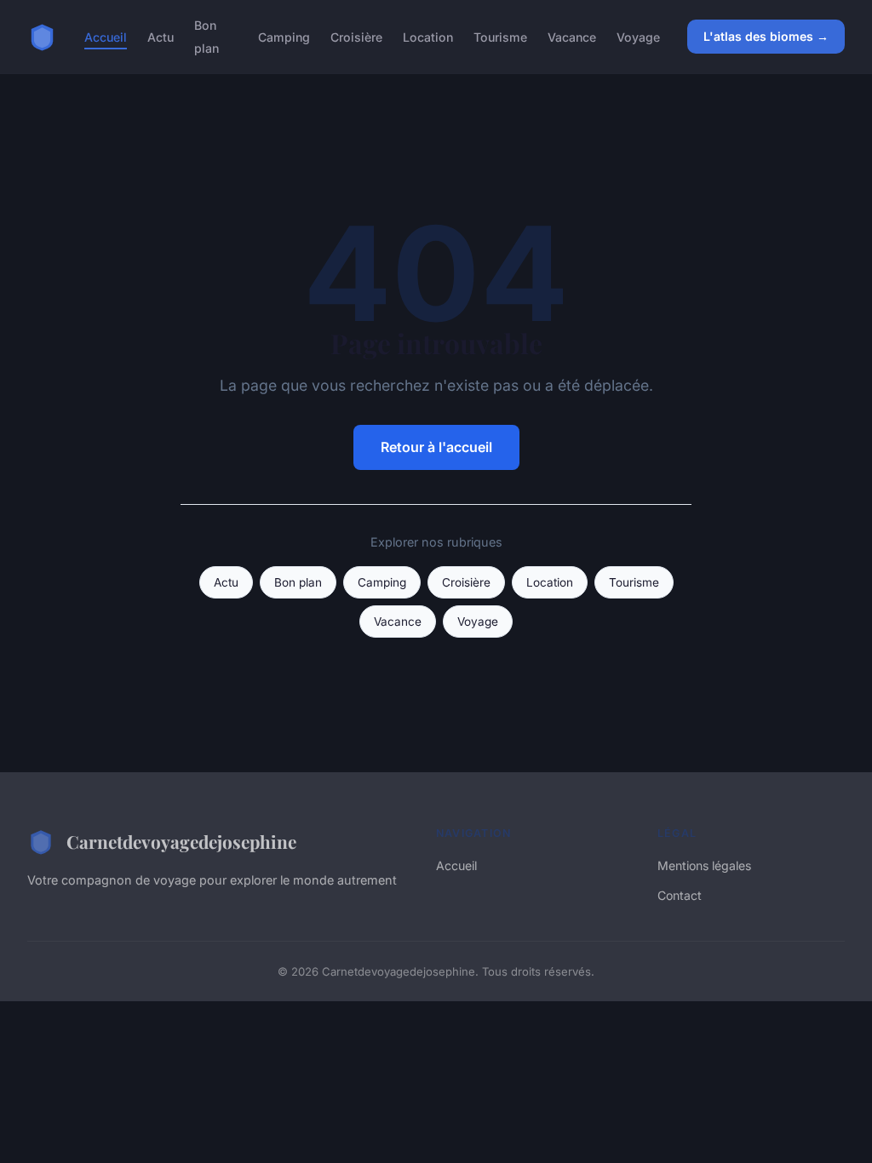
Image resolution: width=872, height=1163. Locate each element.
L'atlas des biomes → (766, 36)
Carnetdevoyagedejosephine (181, 841)
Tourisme (500, 37)
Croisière (356, 37)
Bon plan (206, 36)
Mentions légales (704, 865)
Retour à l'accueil (436, 446)
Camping (284, 37)
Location (428, 37)
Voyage (638, 37)
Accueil (105, 37)
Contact (679, 895)
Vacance (572, 37)
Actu (160, 37)
